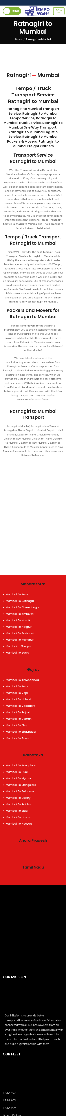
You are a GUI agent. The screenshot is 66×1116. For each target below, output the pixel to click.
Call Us (59, 11)
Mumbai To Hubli (17, 772)
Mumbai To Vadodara (20, 706)
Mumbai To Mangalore (21, 785)
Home (18, 39)
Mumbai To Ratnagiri (20, 601)
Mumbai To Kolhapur (20, 640)
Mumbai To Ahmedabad (22, 680)
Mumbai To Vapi (17, 693)
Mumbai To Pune (17, 594)
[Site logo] (37, 10)
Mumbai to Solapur (19, 646)
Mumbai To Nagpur (19, 627)
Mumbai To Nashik (18, 620)
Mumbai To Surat (17, 686)
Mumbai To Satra (17, 652)
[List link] (33, 1092)
